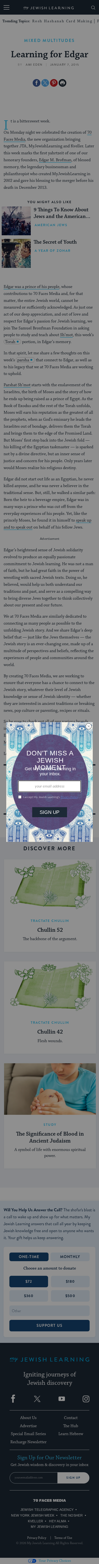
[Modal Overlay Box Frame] (49, 782)
